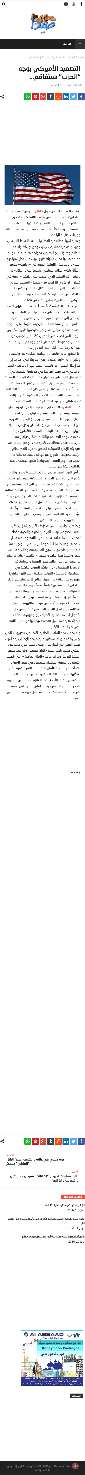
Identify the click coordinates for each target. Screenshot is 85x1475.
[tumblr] (50, 96)
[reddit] (58, 96)
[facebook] (81, 96)
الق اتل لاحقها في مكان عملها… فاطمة (65, 1205)
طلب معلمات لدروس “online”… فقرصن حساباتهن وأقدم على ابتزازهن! (44, 1176)
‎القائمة (67, 44)
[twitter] (73, 96)
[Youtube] (73, 4)
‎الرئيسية (81, 57)
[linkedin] (66, 96)
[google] (43, 96)
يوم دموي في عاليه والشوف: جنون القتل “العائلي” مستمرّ (35, 1159)
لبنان (38, 211)
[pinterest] (35, 96)
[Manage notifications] (75, 1466)
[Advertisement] (42, 136)
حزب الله (72, 407)
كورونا (12, 229)
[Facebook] (81, 4)
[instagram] (66, 4)
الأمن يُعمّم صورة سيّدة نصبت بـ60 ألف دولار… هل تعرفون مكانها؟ (52, 1236)
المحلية (71, 57)
